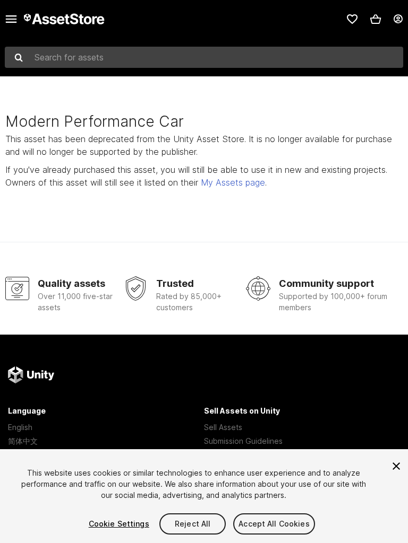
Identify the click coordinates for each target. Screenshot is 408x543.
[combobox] (204, 57)
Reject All (192, 523)
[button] (375, 19)
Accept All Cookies (274, 523)
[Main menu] (11, 19)
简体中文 (23, 440)
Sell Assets (223, 427)
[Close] (396, 466)
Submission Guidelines (243, 440)
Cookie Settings (119, 523)
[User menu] (398, 19)
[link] (352, 19)
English (20, 427)
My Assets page (233, 182)
